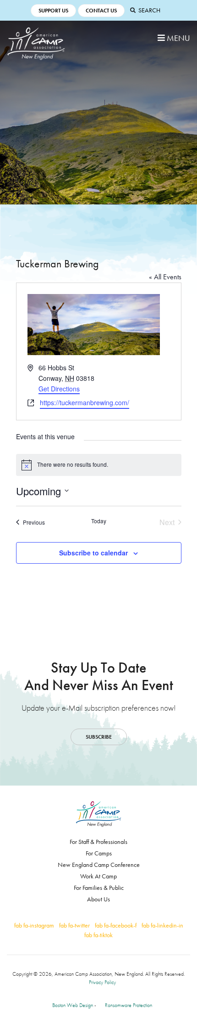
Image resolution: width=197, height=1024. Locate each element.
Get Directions (59, 388)
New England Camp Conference (99, 864)
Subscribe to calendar (93, 552)
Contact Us (101, 10)
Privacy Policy (102, 982)
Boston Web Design (72, 1005)
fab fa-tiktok (98, 935)
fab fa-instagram (34, 925)
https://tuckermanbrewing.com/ (84, 402)
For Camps (99, 853)
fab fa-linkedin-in (162, 925)
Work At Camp (98, 876)
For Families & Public (99, 887)
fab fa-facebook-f (116, 925)
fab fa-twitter (74, 925)
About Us (98, 899)
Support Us (53, 10)
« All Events (165, 277)
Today (98, 521)
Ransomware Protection (128, 1005)
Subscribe (99, 737)
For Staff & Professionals (98, 841)
